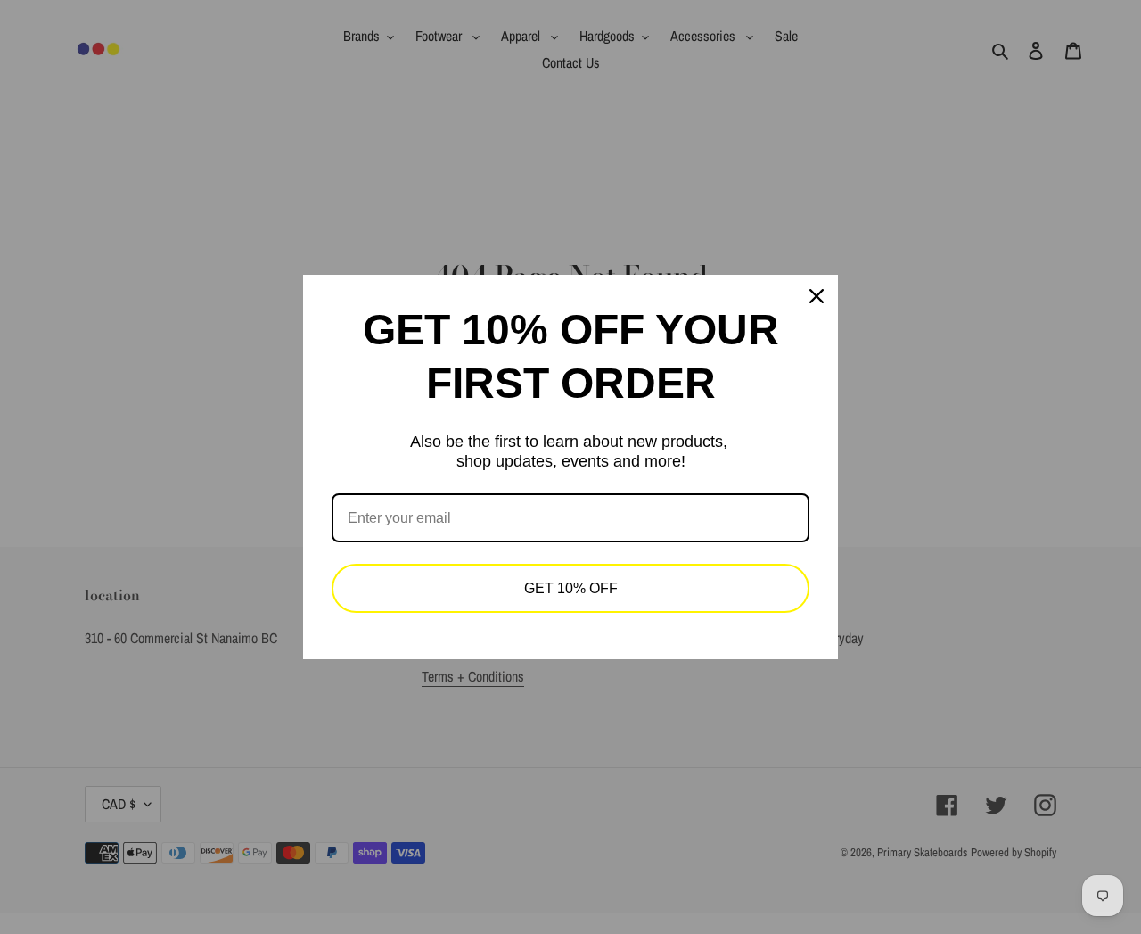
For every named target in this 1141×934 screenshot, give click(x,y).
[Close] (816, 296)
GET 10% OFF (571, 588)
